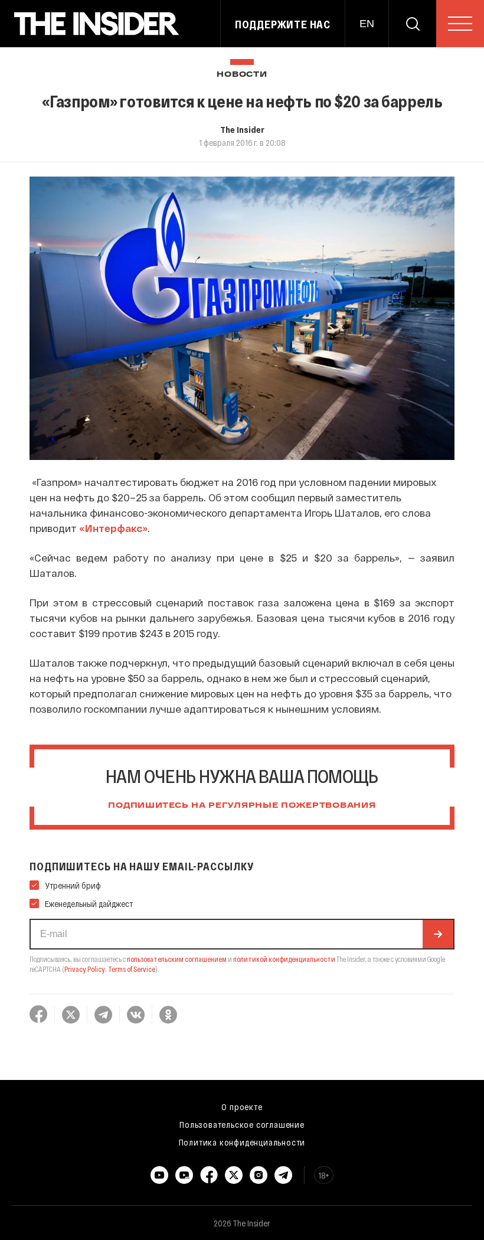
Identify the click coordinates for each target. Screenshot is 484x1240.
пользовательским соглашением (177, 959)
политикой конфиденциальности (284, 959)
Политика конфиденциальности (242, 1142)
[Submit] (438, 934)
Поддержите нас (283, 24)
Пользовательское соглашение (242, 1124)
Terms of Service (131, 969)
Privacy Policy (84, 969)
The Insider (242, 129)
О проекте (241, 1106)
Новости (242, 74)
